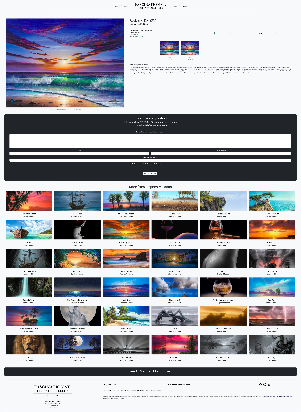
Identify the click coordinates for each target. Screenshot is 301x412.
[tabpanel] (211, 58)
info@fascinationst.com (155, 125)
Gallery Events (131, 391)
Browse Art (116, 391)
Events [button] (176, 6)
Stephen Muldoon (140, 24)
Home (104, 391)
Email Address (150, 157)
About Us (123, 391)
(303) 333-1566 (109, 384)
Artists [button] (116, 6)
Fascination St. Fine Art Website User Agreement (281, 396)
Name (79, 150)
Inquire (261, 33)
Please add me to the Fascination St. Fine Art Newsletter (150, 164)
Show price (139, 36)
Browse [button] (125, 6)
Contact (153, 391)
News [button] (185, 6)
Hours (159, 391)
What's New (141, 391)
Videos (148, 391)
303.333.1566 (146, 121)
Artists (109, 391)
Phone (221, 150)
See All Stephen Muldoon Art (150, 371)
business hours (169, 121)
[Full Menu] (150, 6)
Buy (230, 33)
